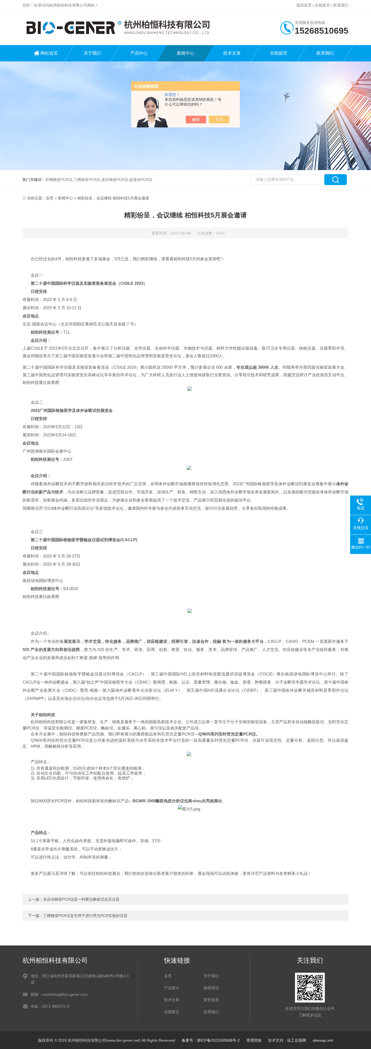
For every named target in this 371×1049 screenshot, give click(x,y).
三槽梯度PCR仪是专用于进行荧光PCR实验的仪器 (85, 915)
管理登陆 (254, 1040)
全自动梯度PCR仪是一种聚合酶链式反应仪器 (81, 899)
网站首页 (49, 53)
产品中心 (139, 53)
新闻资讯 (211, 988)
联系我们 (340, 5)
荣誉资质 (211, 1000)
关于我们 (92, 53)
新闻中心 (185, 53)
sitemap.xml (323, 1040)
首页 (50, 198)
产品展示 (171, 988)
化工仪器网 (296, 1040)
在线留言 (322, 5)
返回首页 (304, 5)
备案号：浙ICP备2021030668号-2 (211, 1040)
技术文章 (232, 53)
